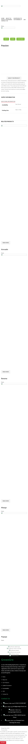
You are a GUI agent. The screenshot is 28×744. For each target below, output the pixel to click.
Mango (4, 508)
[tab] (8, 101)
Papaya (4, 637)
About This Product (14, 78)
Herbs (12, 39)
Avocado (4, 249)
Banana (4, 378)
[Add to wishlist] (3, 246)
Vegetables (20, 39)
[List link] (14, 686)
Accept (3, 742)
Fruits (6, 39)
